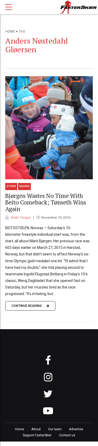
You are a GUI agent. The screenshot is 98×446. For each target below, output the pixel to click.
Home (10, 31)
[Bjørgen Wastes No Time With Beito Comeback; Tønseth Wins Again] (49, 127)
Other (11, 186)
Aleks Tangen (20, 217)
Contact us (67, 435)
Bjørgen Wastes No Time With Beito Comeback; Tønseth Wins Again (45, 202)
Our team (55, 429)
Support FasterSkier (37, 435)
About (36, 429)
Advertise (76, 429)
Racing (24, 186)
